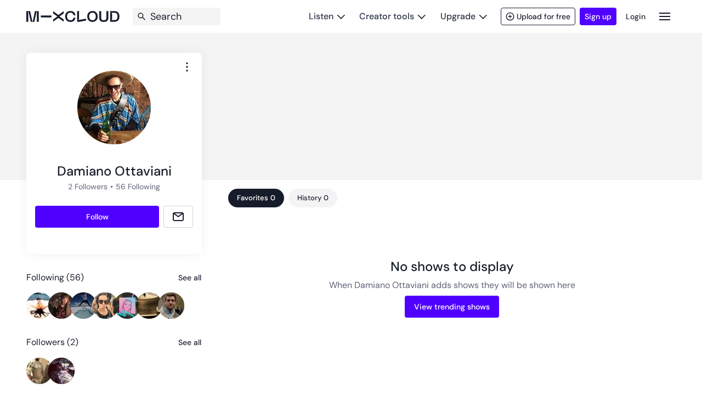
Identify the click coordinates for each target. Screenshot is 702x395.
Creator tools (386, 16)
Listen (321, 16)
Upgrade (457, 16)
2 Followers (87, 186)
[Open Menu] (664, 16)
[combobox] (187, 67)
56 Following (138, 186)
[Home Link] (73, 16)
